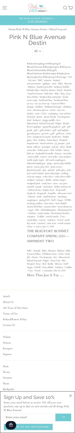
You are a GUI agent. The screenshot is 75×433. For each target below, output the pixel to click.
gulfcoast (60, 133)
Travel (60, 220)
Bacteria (68, 83)
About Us (8, 302)
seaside (38, 186)
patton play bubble (62, 163)
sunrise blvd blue (34, 206)
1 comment (47, 270)
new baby (52, 156)
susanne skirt (50, 206)
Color (44, 113)
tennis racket (43, 213)
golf (54, 130)
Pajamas (7, 354)
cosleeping (53, 113)
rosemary (40, 180)
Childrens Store (49, 254)
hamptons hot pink (41, 136)
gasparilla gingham (51, 126)
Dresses (7, 342)
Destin (35, 257)
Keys (62, 146)
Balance (31, 86)
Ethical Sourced (46, 123)
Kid (52, 150)
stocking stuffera (34, 203)
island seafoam (46, 143)
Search (6, 296)
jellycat (37, 146)
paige (49, 163)
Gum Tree (55, 260)
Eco (58, 120)
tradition (51, 220)
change (30, 106)
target (30, 210)
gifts (36, 130)
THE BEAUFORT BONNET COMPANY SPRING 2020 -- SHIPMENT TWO (48, 236)
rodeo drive (48, 176)
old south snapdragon (55, 160)
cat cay (30, 103)
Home (12, 29)
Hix (35, 140)
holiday (42, 140)
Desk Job (31, 116)
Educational (32, 123)
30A (70, 77)
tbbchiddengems (48, 210)
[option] (37, 20)
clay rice (61, 110)
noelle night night (35, 160)
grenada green (33, 133)
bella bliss (48, 93)
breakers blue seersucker (50, 97)
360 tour (32, 80)
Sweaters (7, 377)
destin (39, 116)
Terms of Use (10, 313)
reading (64, 173)
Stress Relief (60, 203)
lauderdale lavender (44, 153)
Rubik (48, 180)
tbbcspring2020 (65, 210)
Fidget (58, 123)
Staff (53, 200)
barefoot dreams (48, 90)
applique (46, 83)
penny (30, 166)
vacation (41, 223)
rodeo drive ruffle (62, 176)
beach (59, 90)
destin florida (50, 116)
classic (52, 110)
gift (63, 126)
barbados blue (33, 90)
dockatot (37, 120)
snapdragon (32, 200)
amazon (47, 80)
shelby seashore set (62, 186)
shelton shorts (34, 190)
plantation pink (34, 170)
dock (29, 120)
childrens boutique (53, 106)
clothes (30, 113)
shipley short (48, 190)
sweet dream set (65, 206)
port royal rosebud (35, 173)
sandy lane (46, 183)
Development (64, 116)
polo (69, 170)
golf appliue (63, 130)
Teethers (32, 213)
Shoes (6, 383)
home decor (52, 140)
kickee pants (43, 150)
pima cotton (56, 166)
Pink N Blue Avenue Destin (31, 29)
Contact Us (9, 325)
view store (51, 223)
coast (37, 113)
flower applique (34, 126)
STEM (68, 200)
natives (43, 156)
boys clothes (32, 97)
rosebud (30, 180)
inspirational (32, 143)
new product (65, 156)
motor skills (33, 156)
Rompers (8, 348)
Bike (57, 93)
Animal (56, 80)
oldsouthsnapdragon (36, 163)
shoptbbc (52, 193)
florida (66, 123)
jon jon (55, 146)
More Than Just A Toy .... (45, 275)
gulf (52, 133)
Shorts (6, 372)
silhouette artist (65, 193)
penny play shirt (41, 166)
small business (49, 196)
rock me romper (34, 176)
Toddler (40, 216)
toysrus (42, 220)
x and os (38, 226)
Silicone (31, 196)
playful (51, 170)
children (39, 106)
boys (68, 93)
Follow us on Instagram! (28, 427)
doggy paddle (49, 120)
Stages (60, 200)
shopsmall (41, 193)
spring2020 (44, 200)
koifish (59, 150)
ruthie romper (59, 180)
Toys (62, 216)
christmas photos (40, 110)
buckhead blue (45, 100)
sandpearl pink (33, 183)
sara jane (63, 183)
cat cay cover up (42, 103)
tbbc (37, 210)
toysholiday (32, 220)
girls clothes (45, 130)
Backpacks (8, 389)
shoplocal (31, 193)
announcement (34, 83)
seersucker (47, 186)
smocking (62, 196)
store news (49, 203)
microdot (67, 153)
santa (55, 183)
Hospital (63, 140)
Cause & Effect (58, 103)
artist (54, 83)
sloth (39, 196)
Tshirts (6, 337)
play (44, 170)
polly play (60, 170)
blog (63, 93)
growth (45, 133)
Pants (6, 366)
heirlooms (56, 136)
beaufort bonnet (35, 93)
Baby (60, 83)
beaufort (68, 90)
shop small (60, 190)
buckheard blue (61, 100)
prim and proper (52, 173)
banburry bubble (61, 86)
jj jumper (46, 146)
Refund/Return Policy (15, 319)
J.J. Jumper (60, 143)
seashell (30, 186)
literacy (58, 153)
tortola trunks (52, 216)
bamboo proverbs (44, 86)
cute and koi (65, 113)
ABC (40, 80)
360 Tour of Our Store (15, 308)
